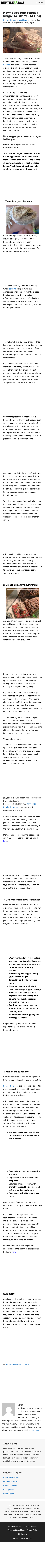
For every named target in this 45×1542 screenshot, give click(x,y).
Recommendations (15, 1526)
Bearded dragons (11, 1086)
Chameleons (8, 1494)
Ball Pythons (8, 1490)
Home (5, 20)
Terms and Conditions (16, 1530)
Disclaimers (22, 1534)
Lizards (12, 20)
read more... (36, 1430)
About (26, 1526)
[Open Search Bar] (31, 2)
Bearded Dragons (23, 20)
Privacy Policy (32, 1530)
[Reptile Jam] (12, 2)
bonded (6, 65)
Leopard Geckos (10, 1481)
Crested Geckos (10, 1485)
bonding (12, 289)
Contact (34, 1526)
